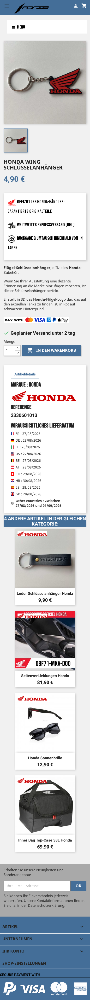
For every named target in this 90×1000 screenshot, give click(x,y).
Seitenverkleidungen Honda (45, 675)
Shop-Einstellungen (24, 963)
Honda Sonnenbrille (45, 758)
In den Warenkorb (51, 350)
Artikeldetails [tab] (25, 374)
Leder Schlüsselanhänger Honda (45, 593)
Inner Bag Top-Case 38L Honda (45, 840)
